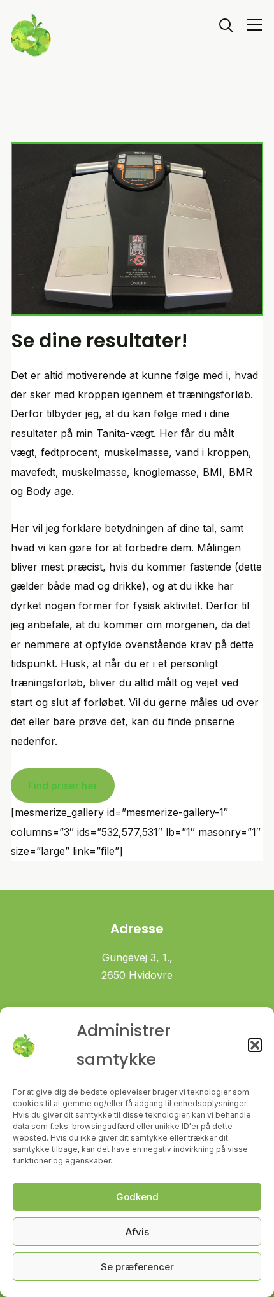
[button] (255, 1045)
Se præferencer (137, 1267)
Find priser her (62, 785)
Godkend (137, 1197)
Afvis (137, 1232)
